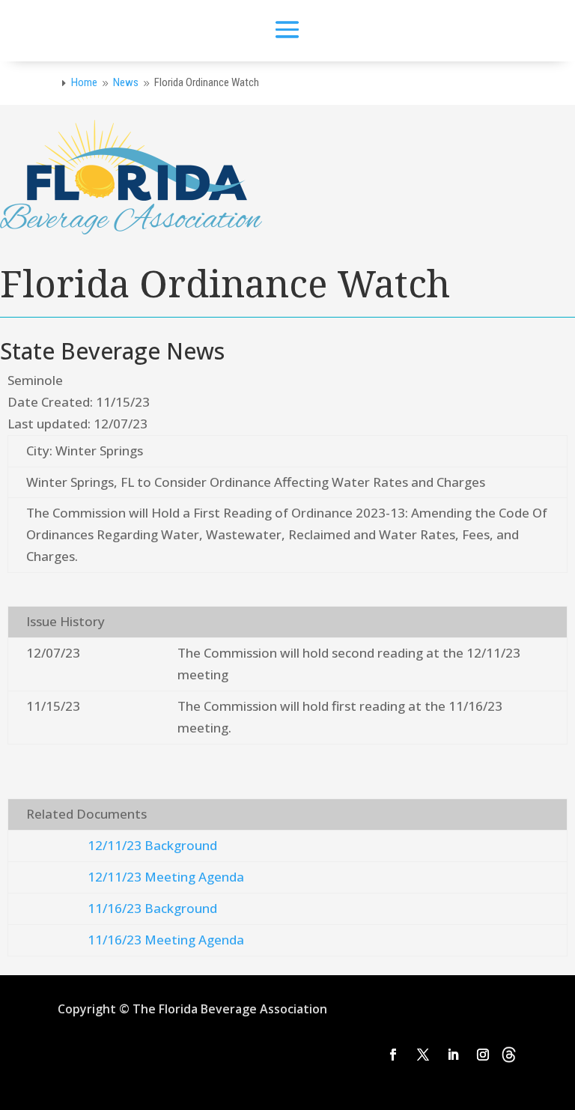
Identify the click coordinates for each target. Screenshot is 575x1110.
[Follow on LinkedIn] (453, 1055)
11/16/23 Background (152, 908)
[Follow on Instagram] (483, 1055)
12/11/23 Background (152, 845)
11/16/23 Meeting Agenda (166, 939)
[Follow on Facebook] (393, 1055)
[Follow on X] (423, 1055)
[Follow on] (509, 1054)
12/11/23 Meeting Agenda (166, 876)
